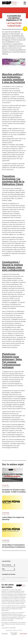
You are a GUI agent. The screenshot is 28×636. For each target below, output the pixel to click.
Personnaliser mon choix (14, 633)
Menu (25, 4)
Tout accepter (23, 633)
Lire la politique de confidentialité (9, 627)
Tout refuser (5, 633)
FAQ (3, 569)
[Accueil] (10, 3)
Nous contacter (6, 565)
